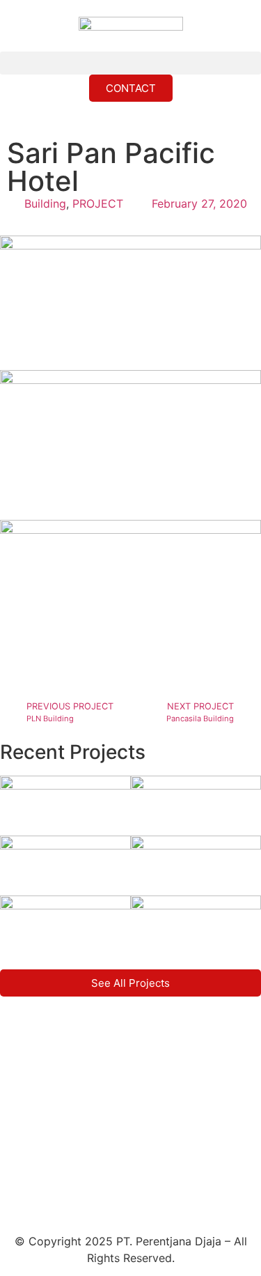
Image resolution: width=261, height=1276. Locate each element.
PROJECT (97, 203)
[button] (130, 63)
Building (45, 203)
